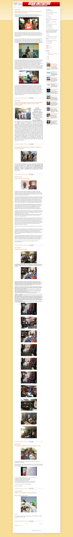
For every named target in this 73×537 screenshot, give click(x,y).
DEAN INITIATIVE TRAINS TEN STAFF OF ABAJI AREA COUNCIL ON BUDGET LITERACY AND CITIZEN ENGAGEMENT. (28, 104)
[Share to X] (31, 98)
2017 (47, 57)
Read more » (16, 141)
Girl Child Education (53, 101)
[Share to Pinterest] (32, 98)
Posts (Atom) (20, 525)
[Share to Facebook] (31, 98)
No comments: (26, 174)
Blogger (40, 530)
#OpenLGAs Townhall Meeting (22, 178)
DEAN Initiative (50, 46)
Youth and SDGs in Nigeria (21, 249)
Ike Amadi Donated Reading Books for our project (54, 108)
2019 (47, 56)
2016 (47, 58)
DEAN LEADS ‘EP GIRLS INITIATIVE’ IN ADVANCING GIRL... (52, 54)
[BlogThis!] (30, 98)
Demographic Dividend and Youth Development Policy (28, 445)
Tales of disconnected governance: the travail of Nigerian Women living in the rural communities (54, 65)
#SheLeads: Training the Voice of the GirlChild (54, 77)
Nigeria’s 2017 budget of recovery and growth (25, 492)
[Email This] (29, 98)
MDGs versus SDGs (53, 83)
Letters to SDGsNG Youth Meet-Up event (54, 71)
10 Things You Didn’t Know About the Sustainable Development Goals (54, 90)
